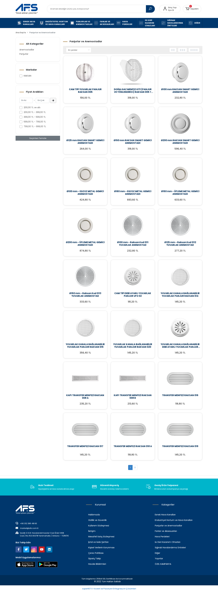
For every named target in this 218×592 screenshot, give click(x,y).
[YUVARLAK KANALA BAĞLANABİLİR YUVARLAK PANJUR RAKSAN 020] (133, 327)
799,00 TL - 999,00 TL (35, 126)
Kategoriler (168, 504)
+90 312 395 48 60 (28, 523)
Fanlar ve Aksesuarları (166, 531)
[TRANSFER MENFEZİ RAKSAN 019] (180, 429)
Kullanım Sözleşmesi (98, 525)
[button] (192, 9)
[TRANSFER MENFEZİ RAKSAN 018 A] (133, 429)
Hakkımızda (94, 514)
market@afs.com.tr (29, 528)
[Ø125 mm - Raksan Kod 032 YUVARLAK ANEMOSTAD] (180, 225)
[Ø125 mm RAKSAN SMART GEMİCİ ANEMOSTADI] (85, 123)
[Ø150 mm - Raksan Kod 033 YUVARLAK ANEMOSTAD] (85, 276)
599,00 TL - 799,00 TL (35, 121)
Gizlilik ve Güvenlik (97, 520)
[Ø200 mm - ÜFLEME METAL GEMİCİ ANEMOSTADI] (85, 225)
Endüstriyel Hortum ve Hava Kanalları (173, 520)
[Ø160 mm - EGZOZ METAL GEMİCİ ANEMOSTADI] (133, 174)
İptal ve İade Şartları (98, 542)
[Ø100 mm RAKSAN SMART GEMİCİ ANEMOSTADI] (180, 72)
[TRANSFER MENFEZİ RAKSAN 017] (85, 429)
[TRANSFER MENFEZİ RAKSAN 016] (180, 378)
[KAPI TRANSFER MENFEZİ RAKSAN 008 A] (85, 378)
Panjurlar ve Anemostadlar (168, 525)
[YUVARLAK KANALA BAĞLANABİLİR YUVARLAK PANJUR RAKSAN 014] (180, 276)
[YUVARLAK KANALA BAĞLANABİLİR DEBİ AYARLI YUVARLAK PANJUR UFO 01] (180, 327)
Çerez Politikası (96, 553)
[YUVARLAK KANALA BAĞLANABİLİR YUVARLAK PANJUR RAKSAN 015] (85, 327)
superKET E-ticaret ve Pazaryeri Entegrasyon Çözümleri (109, 588)
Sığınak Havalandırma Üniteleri (170, 547)
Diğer (157, 553)
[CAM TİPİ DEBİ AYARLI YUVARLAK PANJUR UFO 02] (133, 276)
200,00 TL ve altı (32, 107)
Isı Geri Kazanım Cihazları (167, 542)
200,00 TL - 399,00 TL (35, 112)
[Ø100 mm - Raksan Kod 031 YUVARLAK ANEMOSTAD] (133, 225)
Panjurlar (23, 53)
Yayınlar (159, 558)
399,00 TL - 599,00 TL (35, 116)
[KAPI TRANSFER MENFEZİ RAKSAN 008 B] (133, 378)
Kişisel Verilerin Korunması (101, 547)
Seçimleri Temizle (37, 138)
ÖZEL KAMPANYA (163, 564)
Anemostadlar (26, 49)
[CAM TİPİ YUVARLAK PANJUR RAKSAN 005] (85, 72)
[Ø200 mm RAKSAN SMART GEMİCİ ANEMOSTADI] (180, 123)
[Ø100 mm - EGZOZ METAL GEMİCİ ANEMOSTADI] (85, 174)
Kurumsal (100, 504)
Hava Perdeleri (162, 536)
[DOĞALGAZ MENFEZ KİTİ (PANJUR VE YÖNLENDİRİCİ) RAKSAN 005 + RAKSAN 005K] (133, 72)
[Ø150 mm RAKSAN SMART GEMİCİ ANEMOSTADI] (133, 123)
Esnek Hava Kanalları (165, 514)
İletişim (92, 531)
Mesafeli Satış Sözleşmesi (101, 536)
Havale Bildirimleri (97, 564)
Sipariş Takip (94, 558)
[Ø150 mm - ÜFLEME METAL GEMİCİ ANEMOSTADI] (180, 174)
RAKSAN (27, 75)
